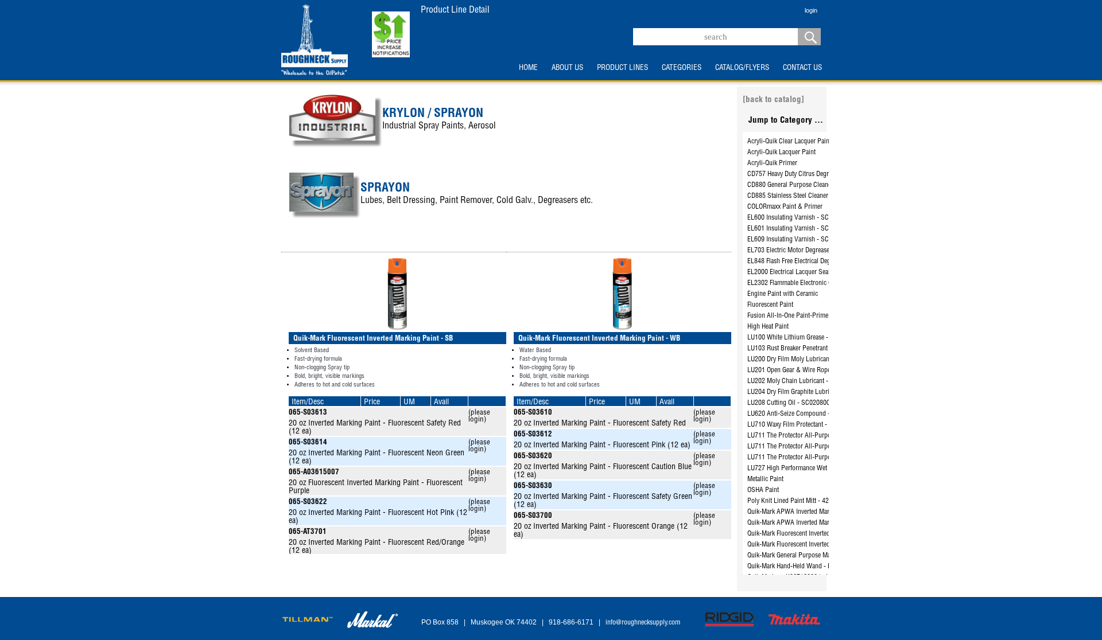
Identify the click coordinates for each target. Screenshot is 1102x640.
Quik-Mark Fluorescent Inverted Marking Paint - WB (815, 544)
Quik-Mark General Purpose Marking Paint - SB (810, 555)
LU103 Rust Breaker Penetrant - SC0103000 (806, 348)
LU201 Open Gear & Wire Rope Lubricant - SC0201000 (821, 370)
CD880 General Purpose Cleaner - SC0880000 (809, 185)
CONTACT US (802, 68)
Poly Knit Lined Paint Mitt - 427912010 (800, 501)
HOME (528, 68)
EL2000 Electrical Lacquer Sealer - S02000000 (809, 272)
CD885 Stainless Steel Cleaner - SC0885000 (806, 196)
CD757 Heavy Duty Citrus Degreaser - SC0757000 (813, 174)
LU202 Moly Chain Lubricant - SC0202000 (804, 381)
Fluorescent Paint (770, 305)
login (811, 10)
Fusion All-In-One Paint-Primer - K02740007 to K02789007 (827, 316)
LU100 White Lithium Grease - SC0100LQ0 (805, 337)
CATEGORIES (681, 68)
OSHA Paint (763, 490)
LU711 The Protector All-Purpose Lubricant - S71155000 (824, 446)
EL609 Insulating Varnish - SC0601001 (800, 239)
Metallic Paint (765, 479)
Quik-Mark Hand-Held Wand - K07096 (798, 566)
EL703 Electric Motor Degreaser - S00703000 (808, 250)
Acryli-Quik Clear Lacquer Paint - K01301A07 (808, 141)
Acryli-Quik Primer (772, 163)
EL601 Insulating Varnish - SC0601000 (800, 228)
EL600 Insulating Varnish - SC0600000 (800, 217)
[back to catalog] (773, 100)
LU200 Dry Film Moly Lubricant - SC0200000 (808, 359)
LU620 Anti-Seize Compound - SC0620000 (805, 414)
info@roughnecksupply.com (643, 622)
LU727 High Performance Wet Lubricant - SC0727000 (819, 468)
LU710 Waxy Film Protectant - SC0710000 (804, 425)
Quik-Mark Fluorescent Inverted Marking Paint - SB (815, 533)
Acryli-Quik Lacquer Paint (781, 152)
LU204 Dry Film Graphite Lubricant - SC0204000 (812, 392)
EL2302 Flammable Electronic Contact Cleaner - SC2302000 (827, 283)
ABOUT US (567, 68)
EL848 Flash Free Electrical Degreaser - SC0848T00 (815, 261)
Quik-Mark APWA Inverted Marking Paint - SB (808, 512)
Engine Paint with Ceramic (782, 294)
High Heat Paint (768, 326)
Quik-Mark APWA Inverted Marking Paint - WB (809, 523)
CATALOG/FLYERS (742, 68)
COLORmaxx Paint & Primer (784, 207)
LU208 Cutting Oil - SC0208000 (790, 403)
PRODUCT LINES (622, 68)
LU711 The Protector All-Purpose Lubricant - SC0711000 (824, 457)
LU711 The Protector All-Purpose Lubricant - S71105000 (824, 435)
